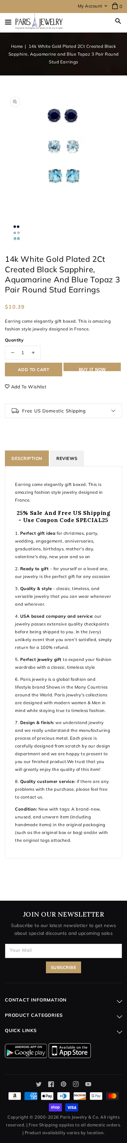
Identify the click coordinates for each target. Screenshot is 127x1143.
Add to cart (33, 369)
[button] (118, 21)
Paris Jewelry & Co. (79, 1117)
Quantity (14, 340)
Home (17, 46)
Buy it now (92, 369)
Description (26, 458)
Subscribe (64, 967)
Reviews (67, 458)
